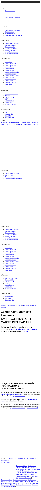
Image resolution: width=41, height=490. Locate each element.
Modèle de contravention (12, 43)
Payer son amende (10, 45)
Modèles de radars (10, 82)
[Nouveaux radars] (6, 8)
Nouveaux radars (10, 33)
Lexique (19, 124)
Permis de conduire (10, 104)
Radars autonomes (10, 79)
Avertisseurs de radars (11, 94)
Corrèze (19, 305)
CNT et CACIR (9, 97)
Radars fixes (8, 62)
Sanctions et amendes (11, 48)
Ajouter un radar (19, 396)
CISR (6, 99)
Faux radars (8, 84)
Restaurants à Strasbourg (23, 469)
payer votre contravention (17, 408)
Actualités (4, 122)
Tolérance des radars (11, 50)
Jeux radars (8, 116)
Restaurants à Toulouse (20, 480)
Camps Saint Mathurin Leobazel (24, 329)
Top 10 (8, 124)
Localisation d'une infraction (13, 35)
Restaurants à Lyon (28, 471)
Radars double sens (10, 63)
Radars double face (10, 65)
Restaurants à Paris (21, 466)
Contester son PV (10, 47)
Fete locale (30, 472)
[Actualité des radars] (9, 22)
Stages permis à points (11, 53)
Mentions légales (23, 459)
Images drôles (9, 114)
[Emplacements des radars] (6, 15)
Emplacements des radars (12, 30)
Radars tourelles (9, 68)
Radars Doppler (9, 101)
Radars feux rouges (10, 74)
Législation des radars (11, 52)
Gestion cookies (5, 462)
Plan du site (27, 124)
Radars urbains (9, 67)
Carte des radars (9, 32)
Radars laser (8, 102)
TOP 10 (7, 112)
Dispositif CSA (9, 95)
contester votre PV (32, 408)
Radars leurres (9, 80)
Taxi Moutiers (24, 474)
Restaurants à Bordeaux (29, 467)
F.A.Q (14, 124)
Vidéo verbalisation (25, 478)
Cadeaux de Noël (21, 472)
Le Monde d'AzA (11, 459)
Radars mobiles (9, 70)
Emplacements (11, 305)
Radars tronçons (9, 77)
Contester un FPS (9, 486)
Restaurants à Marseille (31, 481)
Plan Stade (35, 483)
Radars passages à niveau (12, 75)
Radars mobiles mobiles (12, 72)
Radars (3, 305)
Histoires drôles (9, 117)
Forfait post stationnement (23, 476)
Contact (35, 124)
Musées (32, 474)
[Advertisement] (20, 146)
